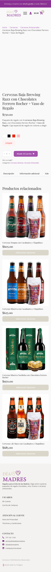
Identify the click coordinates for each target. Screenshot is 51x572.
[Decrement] (4, 154)
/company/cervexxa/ (13, 548)
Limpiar (8, 143)
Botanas (20, 163)
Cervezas (14, 27)
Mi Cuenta (6, 501)
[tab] (8, 174)
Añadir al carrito (24, 153)
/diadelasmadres (12, 544)
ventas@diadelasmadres (15, 541)
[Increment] (9, 154)
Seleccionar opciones (25, 252)
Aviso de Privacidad (10, 519)
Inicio (4, 27)
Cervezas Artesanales (29, 27)
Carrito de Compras (10, 505)
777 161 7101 (10, 537)
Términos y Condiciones (11, 523)
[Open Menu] (25, 13)
